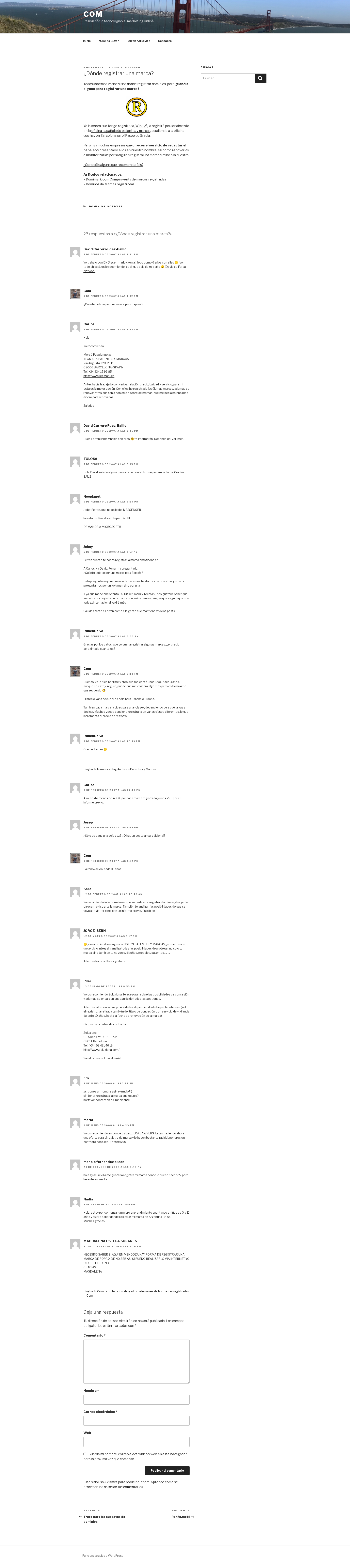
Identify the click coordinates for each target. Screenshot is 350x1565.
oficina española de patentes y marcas (120, 131)
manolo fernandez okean (103, 1162)
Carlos (88, 324)
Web (87, 1433)
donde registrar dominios (146, 84)
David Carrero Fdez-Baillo (104, 249)
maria (88, 1120)
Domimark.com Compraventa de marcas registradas (126, 179)
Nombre (91, 1391)
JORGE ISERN (94, 931)
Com (93, 14)
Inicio (87, 41)
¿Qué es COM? (108, 41)
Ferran (134, 67)
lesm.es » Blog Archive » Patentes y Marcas (126, 769)
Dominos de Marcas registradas (110, 184)
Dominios (97, 206)
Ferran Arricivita (138, 41)
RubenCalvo (93, 631)
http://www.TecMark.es (98, 376)
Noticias (115, 206)
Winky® (141, 126)
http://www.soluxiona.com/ (101, 1049)
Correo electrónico (100, 1412)
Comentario (94, 1335)
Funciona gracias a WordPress (102, 1555)
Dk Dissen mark (114, 262)
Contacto (165, 41)
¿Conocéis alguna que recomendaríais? (113, 165)
